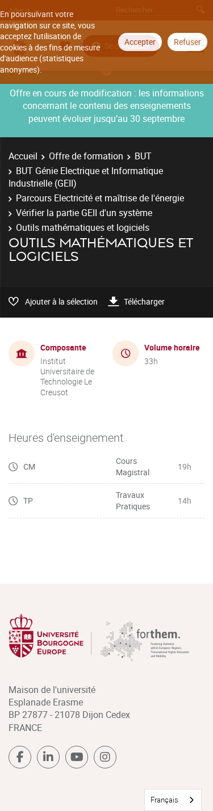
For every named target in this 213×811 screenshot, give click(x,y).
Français (164, 800)
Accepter (140, 41)
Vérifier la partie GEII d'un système (84, 212)
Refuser (187, 41)
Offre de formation (86, 156)
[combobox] (173, 800)
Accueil (23, 156)
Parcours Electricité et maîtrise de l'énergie (100, 198)
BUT (143, 156)
